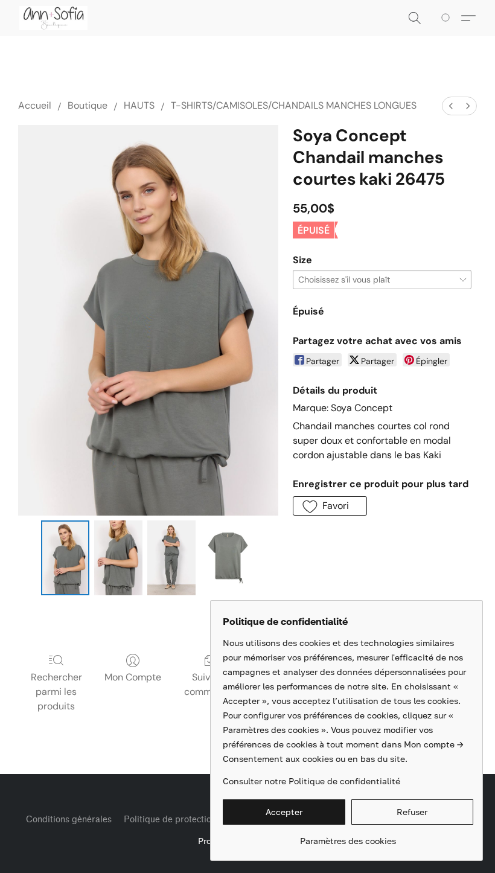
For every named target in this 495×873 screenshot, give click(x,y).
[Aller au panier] (447, 18)
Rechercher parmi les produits (56, 691)
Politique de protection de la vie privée (202, 819)
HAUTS (139, 105)
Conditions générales (69, 819)
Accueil (34, 105)
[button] (53, 18)
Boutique (87, 105)
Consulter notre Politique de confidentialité (311, 781)
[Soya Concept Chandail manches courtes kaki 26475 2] (171, 557)
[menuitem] (450, 106)
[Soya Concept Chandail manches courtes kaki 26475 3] (227, 557)
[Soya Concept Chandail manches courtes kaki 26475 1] (118, 557)
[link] (348, 836)
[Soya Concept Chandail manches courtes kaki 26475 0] (65, 557)
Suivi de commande (209, 684)
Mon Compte (132, 677)
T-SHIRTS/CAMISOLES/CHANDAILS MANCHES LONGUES (294, 105)
